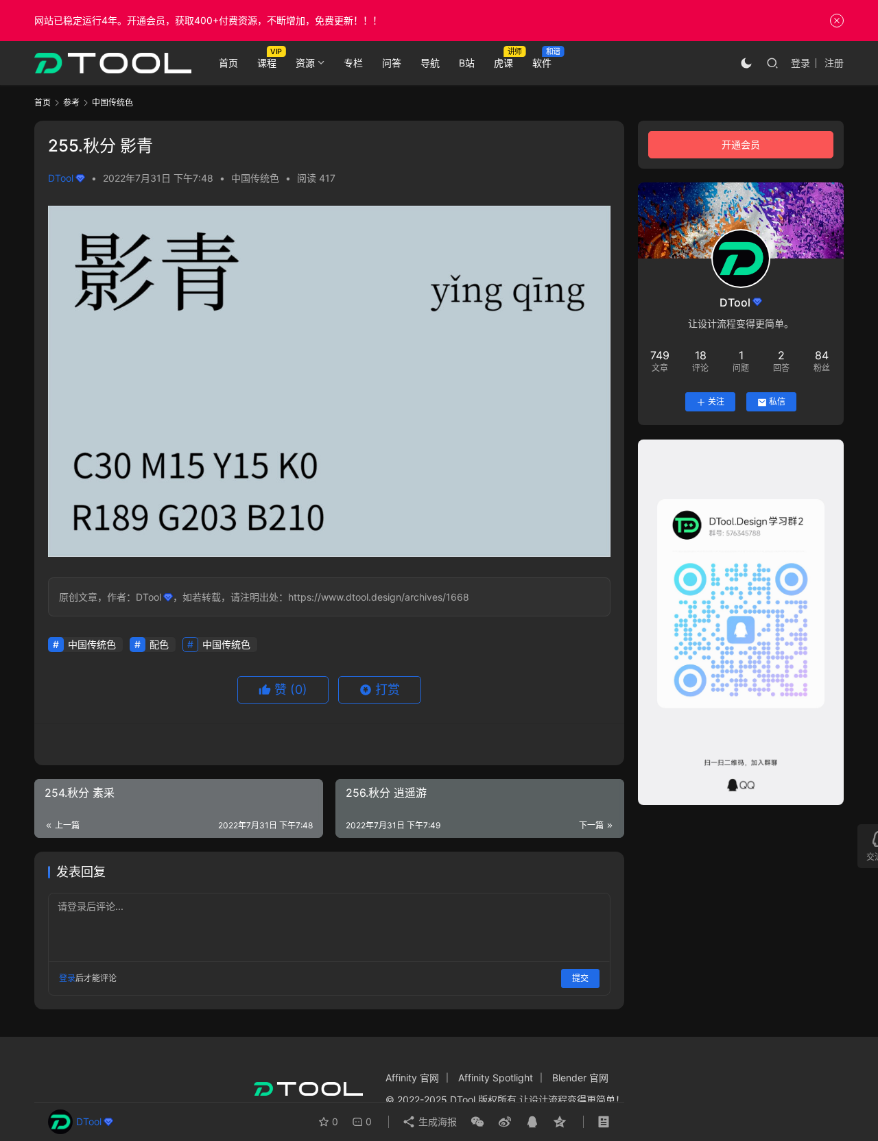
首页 (228, 63)
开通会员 (741, 144)
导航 (430, 63)
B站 (467, 63)
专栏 (353, 63)
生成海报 (436, 1121)
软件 (541, 63)
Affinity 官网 (412, 1077)
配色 (159, 644)
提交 (580, 978)
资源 (305, 63)
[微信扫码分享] (477, 1121)
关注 (716, 402)
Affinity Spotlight (495, 1077)
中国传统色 (255, 178)
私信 (777, 402)
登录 (800, 63)
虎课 (503, 63)
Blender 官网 (580, 1077)
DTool (60, 178)
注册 (834, 63)
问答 (391, 63)
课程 (266, 63)
